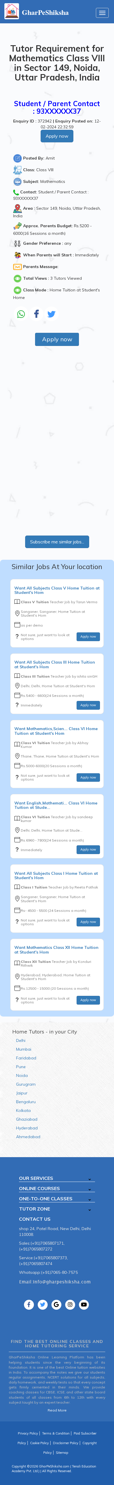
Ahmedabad (28, 1136)
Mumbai (23, 1049)
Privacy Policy (28, 1433)
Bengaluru (26, 1101)
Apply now (57, 136)
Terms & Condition (56, 1433)
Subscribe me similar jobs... (57, 542)
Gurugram (26, 1084)
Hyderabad (27, 1128)
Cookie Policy (39, 1443)
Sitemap (62, 1453)
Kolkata (23, 1110)
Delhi (20, 1040)
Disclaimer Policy (65, 1443)
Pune (21, 1066)
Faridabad (26, 1058)
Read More (57, 1410)
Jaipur (21, 1093)
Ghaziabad (26, 1119)
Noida (22, 1075)
